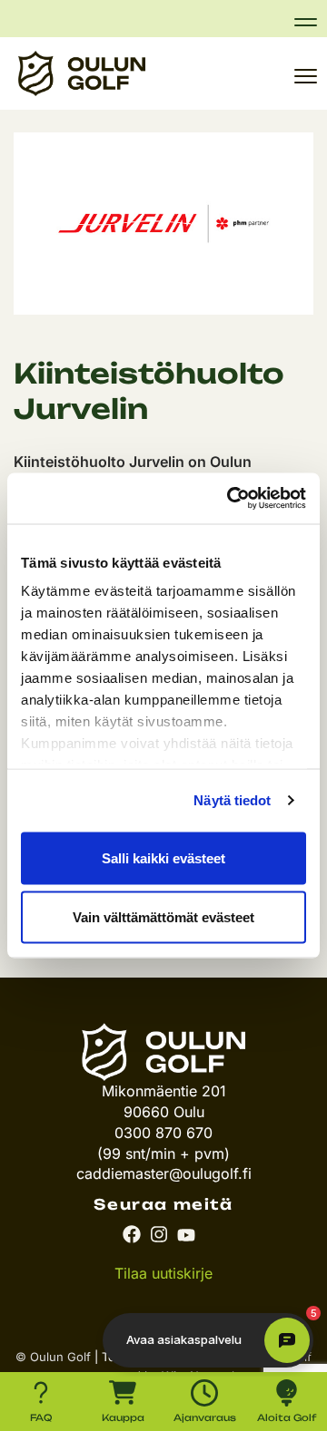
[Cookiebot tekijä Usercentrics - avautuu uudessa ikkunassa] (230, 499)
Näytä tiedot (232, 800)
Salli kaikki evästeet (163, 857)
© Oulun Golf (53, 1356)
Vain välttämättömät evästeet (163, 917)
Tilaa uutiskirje (163, 1273)
